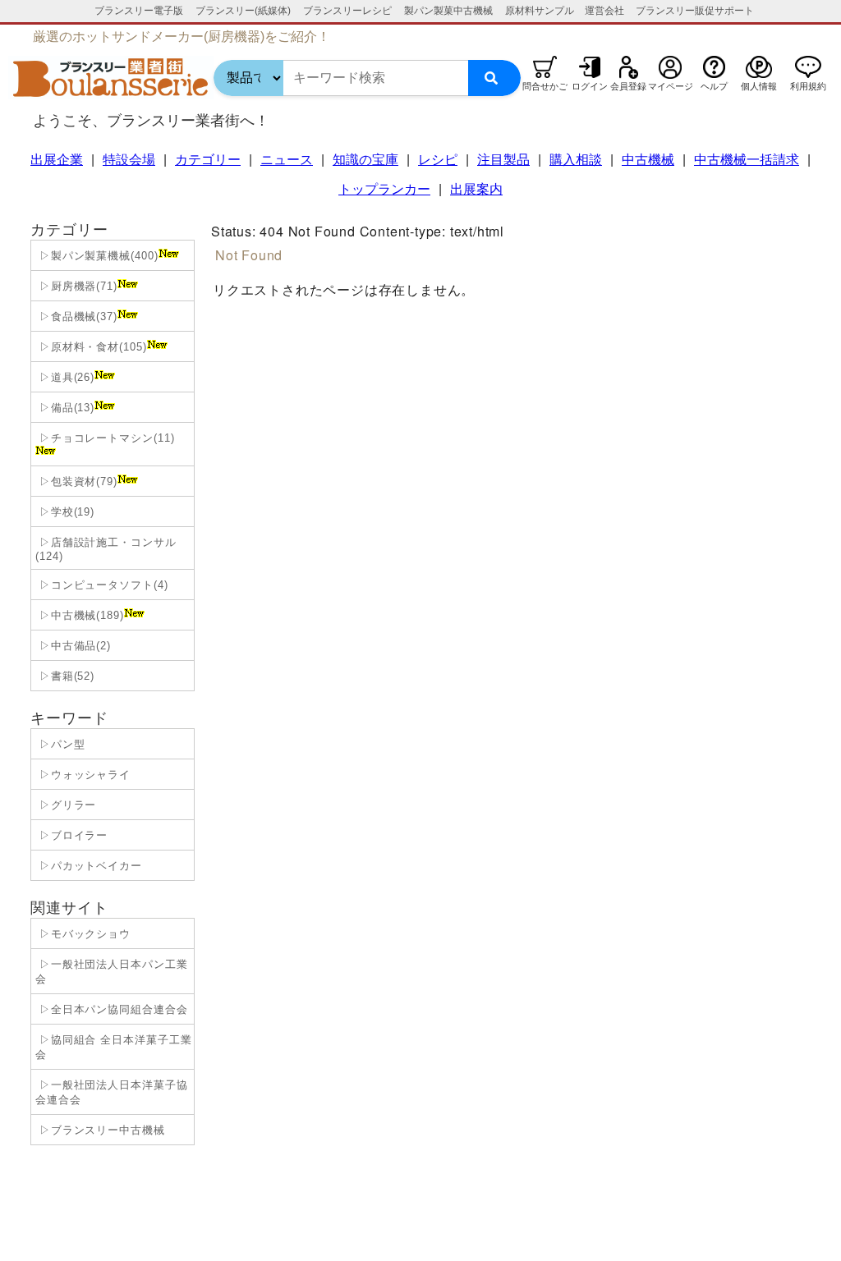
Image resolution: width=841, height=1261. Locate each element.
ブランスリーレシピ (347, 10)
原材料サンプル (539, 10)
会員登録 (628, 86)
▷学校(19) (64, 512)
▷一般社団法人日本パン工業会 (111, 971)
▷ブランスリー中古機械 (100, 1130)
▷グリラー (65, 805)
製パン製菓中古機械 (448, 10)
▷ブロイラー (71, 835)
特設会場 (129, 160)
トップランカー (384, 189)
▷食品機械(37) (76, 316)
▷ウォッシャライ (83, 774)
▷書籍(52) (64, 676)
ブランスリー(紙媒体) (243, 10)
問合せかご (545, 86)
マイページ (670, 86)
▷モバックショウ (83, 934)
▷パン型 (60, 744)
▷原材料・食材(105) (91, 347)
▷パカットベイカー (88, 866)
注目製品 (503, 160)
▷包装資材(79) (76, 481)
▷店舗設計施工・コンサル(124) (106, 549)
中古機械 (648, 160)
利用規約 (808, 86)
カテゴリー (208, 160)
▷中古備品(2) (73, 646)
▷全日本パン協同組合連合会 (111, 1009)
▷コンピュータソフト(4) (101, 585)
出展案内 (476, 189)
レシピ (437, 160)
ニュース (286, 160)
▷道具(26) (64, 377)
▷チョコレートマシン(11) (105, 438)
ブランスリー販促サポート (695, 10)
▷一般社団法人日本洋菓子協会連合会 (111, 1092)
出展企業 (56, 160)
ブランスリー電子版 (138, 10)
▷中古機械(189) (79, 615)
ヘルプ (714, 86)
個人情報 (759, 86)
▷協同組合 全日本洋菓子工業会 (113, 1047)
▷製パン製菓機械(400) (97, 256)
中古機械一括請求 (746, 160)
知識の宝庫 (365, 160)
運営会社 (604, 10)
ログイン (590, 86)
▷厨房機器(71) (76, 286)
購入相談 (575, 160)
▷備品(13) (64, 407)
